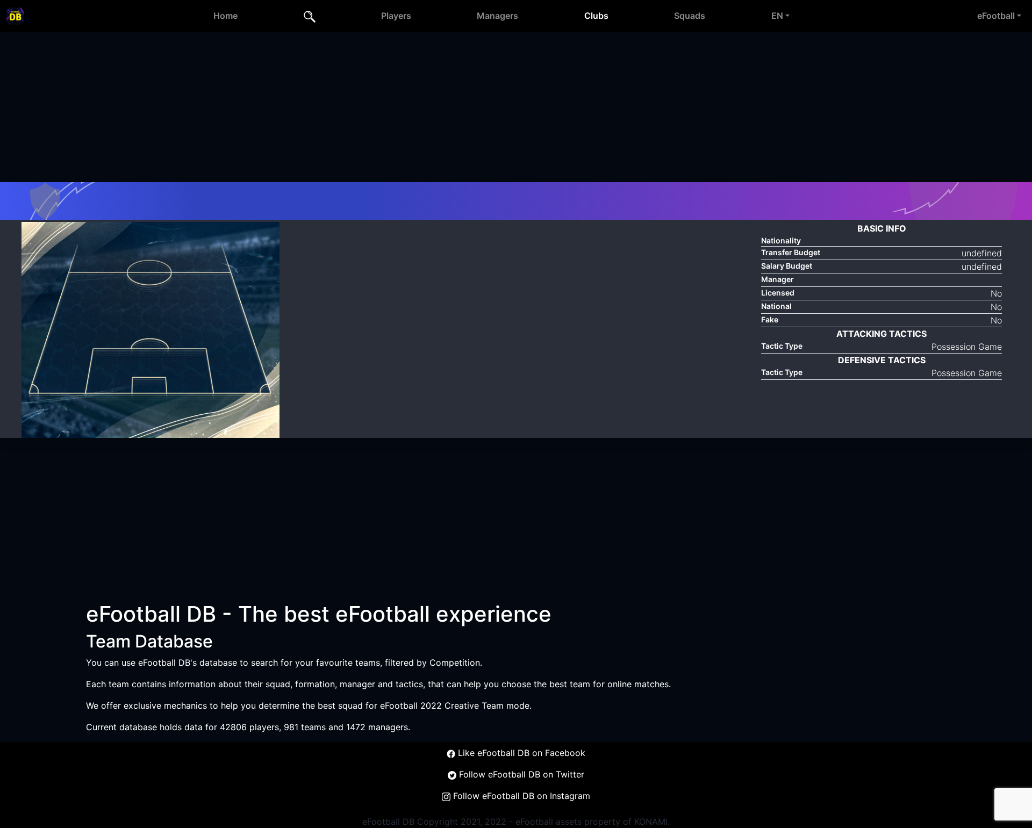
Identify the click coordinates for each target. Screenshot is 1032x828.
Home (225, 15)
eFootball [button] (996, 15)
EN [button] (777, 15)
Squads (689, 15)
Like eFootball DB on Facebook (520, 752)
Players (396, 15)
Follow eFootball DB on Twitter (520, 774)
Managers (497, 15)
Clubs (596, 15)
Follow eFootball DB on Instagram (520, 795)
